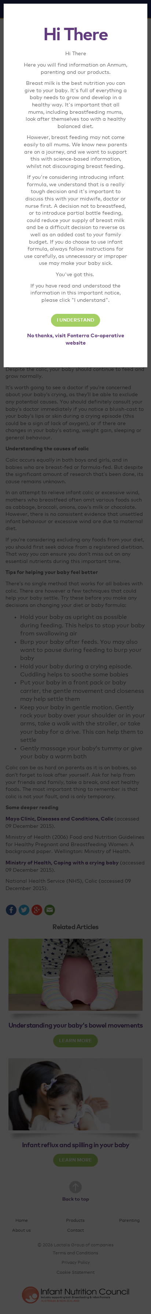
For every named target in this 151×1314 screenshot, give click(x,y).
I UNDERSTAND (75, 320)
